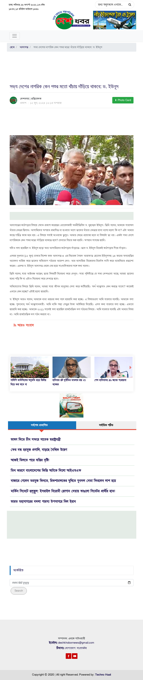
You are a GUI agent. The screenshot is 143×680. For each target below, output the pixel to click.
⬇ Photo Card (123, 100)
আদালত (23, 47)
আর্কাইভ (18, 570)
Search (19, 591)
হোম (12, 47)
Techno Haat (103, 674)
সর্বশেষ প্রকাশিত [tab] (39, 425)
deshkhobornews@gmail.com (76, 643)
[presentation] (13, 368)
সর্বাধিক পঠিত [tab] (106, 425)
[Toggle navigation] (14, 36)
